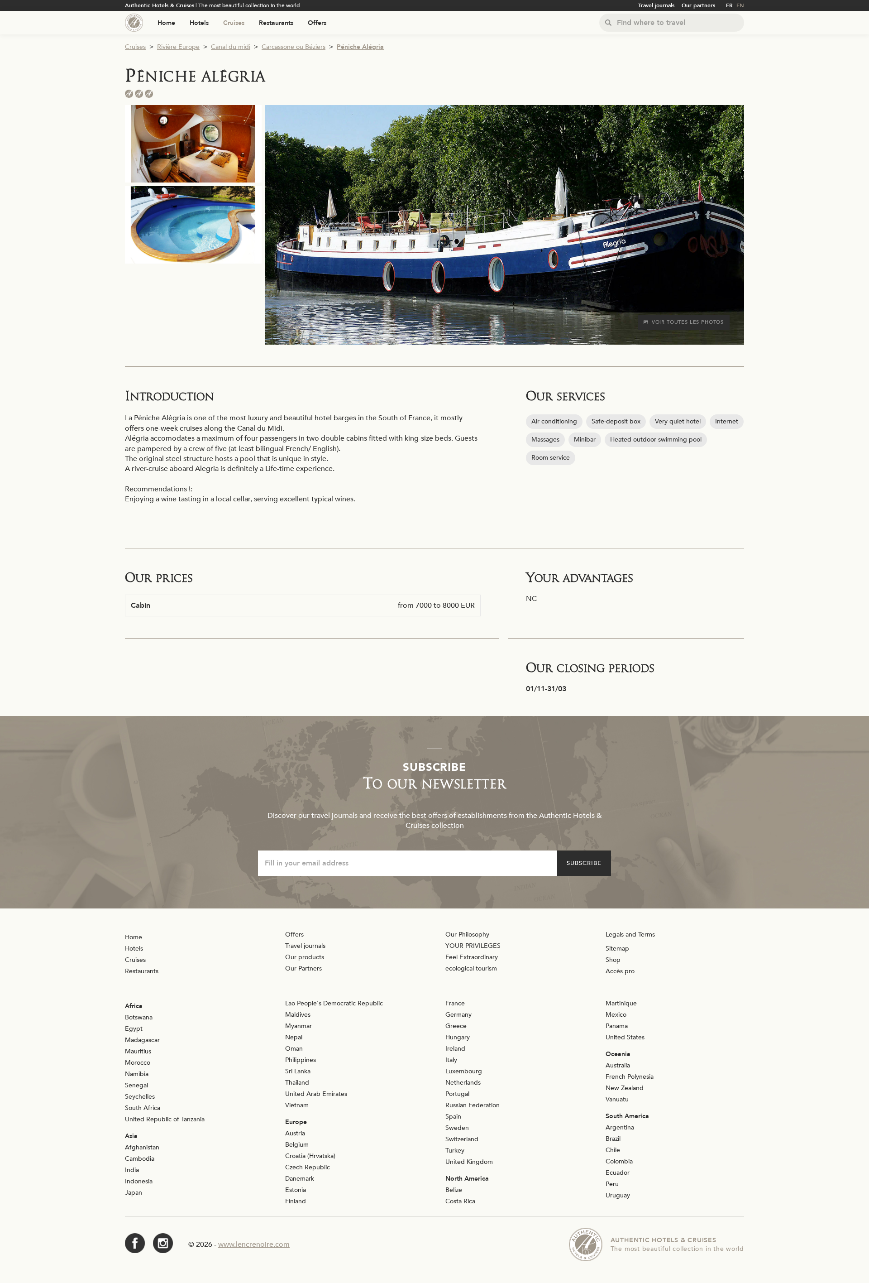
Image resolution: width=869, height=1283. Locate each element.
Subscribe (584, 863)
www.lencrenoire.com (254, 1244)
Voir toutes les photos (688, 322)
